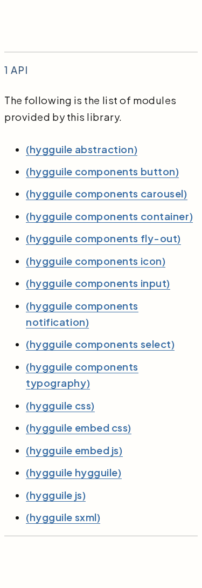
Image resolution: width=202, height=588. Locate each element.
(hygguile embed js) (74, 450)
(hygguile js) (56, 495)
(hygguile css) (60, 405)
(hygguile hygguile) (74, 472)
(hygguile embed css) (78, 427)
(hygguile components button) (102, 171)
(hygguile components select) (100, 344)
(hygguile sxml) (63, 517)
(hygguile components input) (98, 283)
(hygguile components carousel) (106, 193)
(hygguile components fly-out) (103, 238)
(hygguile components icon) (95, 261)
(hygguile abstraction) (81, 149)
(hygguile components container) (109, 216)
